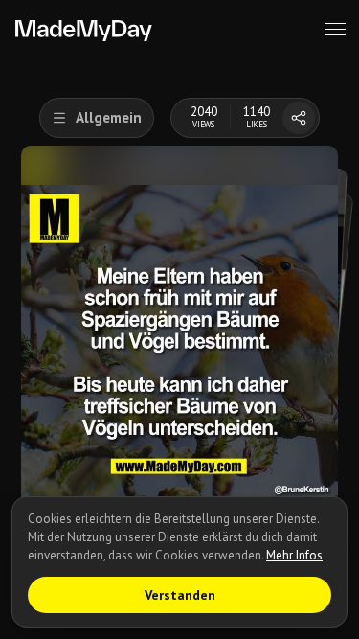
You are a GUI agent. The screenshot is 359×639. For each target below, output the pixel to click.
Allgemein (109, 117)
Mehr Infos (294, 555)
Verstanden (180, 595)
